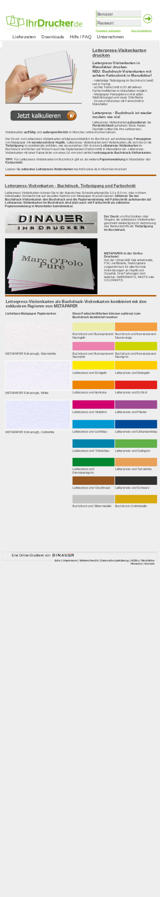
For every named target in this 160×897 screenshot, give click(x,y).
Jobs (57, 560)
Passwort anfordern (108, 30)
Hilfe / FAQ (81, 36)
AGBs (135, 560)
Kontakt (149, 563)
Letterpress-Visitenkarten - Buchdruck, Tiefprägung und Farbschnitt (70, 186)
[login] (148, 19)
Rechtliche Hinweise (143, 562)
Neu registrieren (141, 30)
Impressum (70, 560)
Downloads (52, 36)
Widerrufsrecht (89, 560)
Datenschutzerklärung (114, 560)
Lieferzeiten (24, 36)
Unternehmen (110, 36)
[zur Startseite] (56, 15)
